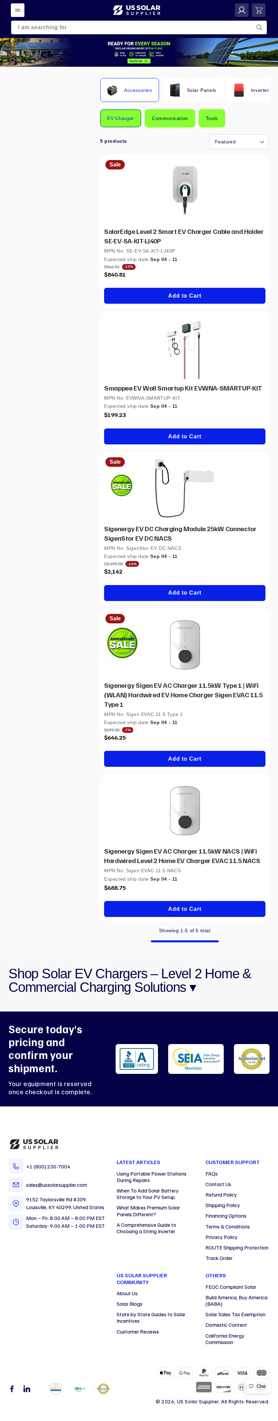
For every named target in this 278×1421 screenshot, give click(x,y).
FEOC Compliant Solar (230, 1286)
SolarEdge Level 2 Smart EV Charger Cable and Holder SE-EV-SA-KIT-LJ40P (184, 236)
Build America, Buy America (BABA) (236, 1300)
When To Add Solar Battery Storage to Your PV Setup (148, 1193)
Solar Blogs (129, 1303)
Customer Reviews (138, 1331)
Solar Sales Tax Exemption (235, 1314)
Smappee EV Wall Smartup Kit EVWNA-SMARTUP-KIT (183, 387)
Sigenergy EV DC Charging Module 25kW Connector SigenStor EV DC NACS (180, 533)
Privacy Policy (221, 1237)
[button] (17, 10)
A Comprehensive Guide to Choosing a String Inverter (146, 1228)
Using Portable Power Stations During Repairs (151, 1176)
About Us (127, 1293)
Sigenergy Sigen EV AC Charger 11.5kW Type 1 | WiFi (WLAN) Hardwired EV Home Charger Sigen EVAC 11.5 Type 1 (183, 694)
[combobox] (139, 27)
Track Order (219, 1258)
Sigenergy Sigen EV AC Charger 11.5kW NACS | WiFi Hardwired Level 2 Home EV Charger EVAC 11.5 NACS (182, 855)
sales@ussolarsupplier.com (56, 1184)
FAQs (211, 1173)
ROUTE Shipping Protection (237, 1247)
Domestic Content (226, 1324)
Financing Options (225, 1215)
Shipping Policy (222, 1205)
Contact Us (218, 1184)
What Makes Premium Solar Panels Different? (148, 1210)
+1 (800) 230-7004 (48, 1166)
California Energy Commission (224, 1338)
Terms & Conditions (227, 1226)
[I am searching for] (259, 27)
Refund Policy (221, 1194)
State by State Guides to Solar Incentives (151, 1317)
